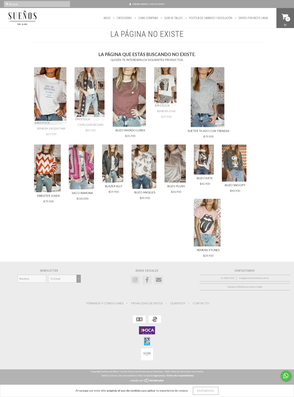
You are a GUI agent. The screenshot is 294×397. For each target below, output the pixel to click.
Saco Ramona (82, 193)
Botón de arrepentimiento (180, 375)
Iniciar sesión (157, 4)
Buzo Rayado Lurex (130, 130)
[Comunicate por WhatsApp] (286, 376)
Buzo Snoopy (235, 185)
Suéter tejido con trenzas (208, 131)
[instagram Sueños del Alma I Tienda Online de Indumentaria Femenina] (135, 280)
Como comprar (148, 18)
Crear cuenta (140, 4)
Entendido (205, 390)
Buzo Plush (176, 186)
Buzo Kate (205, 178)
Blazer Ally (113, 186)
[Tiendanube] (147, 381)
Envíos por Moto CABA (253, 18)
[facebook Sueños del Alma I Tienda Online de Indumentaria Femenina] (147, 280)
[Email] (158, 280)
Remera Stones (208, 250)
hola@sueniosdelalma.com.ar (254, 278)
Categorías (124, 18)
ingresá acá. (159, 375)
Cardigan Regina (90, 124)
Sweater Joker (48, 195)
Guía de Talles (173, 18)
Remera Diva (166, 111)
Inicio (107, 18)
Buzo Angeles (144, 192)
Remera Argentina (51, 128)
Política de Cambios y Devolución (210, 18)
